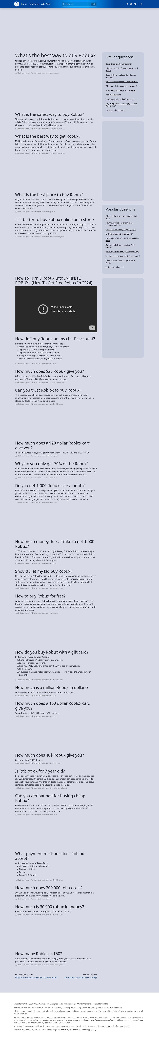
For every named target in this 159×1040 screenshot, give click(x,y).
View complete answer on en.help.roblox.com (47, 404)
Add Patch (46, 4)
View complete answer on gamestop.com (45, 763)
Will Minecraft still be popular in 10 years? (120, 261)
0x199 (76, 1004)
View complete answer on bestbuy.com (44, 456)
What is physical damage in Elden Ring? (122, 252)
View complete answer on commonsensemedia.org (49, 788)
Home (24, 4)
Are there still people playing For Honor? (123, 256)
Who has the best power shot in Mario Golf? (122, 217)
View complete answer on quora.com (44, 478)
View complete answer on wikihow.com (44, 613)
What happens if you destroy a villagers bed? (122, 239)
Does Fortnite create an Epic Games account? (121, 76)
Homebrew (34, 4)
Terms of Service (80, 1030)
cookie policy (110, 1026)
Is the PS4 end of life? (115, 267)
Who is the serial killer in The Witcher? (122, 81)
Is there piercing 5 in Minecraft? (119, 234)
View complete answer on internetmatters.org (47, 588)
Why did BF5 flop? (113, 95)
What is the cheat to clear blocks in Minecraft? (36, 977)
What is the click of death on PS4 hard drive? (122, 69)
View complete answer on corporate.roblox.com (47, 128)
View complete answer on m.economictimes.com (48, 153)
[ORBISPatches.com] (16, 3)
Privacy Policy (63, 1030)
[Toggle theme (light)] (142, 3)
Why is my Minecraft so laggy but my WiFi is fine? (121, 104)
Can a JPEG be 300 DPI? (115, 110)
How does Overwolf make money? (81, 977)
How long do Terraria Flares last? (119, 99)
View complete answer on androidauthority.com (47, 237)
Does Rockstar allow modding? (119, 64)
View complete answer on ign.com (43, 212)
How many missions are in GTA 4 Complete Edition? (119, 224)
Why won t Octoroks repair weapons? (121, 86)
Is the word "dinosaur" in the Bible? (121, 90)
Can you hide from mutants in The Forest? (120, 246)
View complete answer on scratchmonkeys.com (47, 382)
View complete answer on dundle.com (44, 363)
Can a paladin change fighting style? (121, 229)
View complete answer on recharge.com (45, 73)
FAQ (94, 1030)
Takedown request (23, 73)
